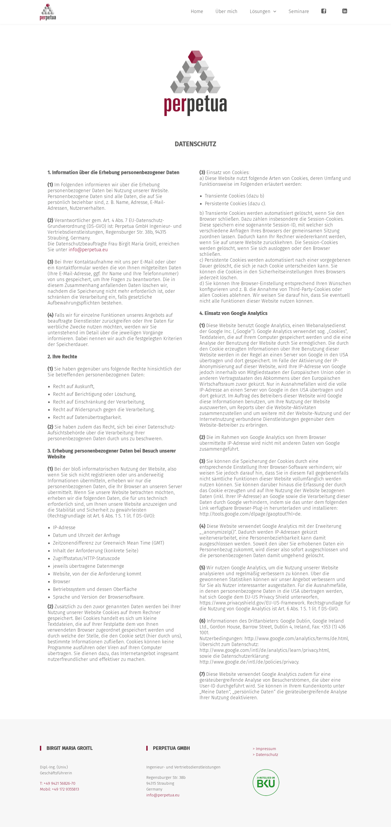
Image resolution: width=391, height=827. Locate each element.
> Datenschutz (265, 754)
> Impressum (264, 748)
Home (197, 11)
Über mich (226, 11)
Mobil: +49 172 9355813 (59, 789)
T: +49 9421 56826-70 (57, 783)
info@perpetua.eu (88, 250)
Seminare (299, 11)
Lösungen (260, 11)
